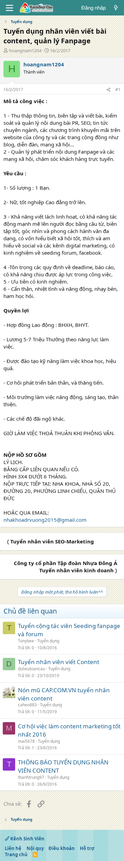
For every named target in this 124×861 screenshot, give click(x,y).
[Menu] (9, 8)
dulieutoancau (31, 669)
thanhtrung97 (31, 777)
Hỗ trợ (87, 848)
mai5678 (26, 741)
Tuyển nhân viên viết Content (58, 662)
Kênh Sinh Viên (26, 839)
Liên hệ (13, 848)
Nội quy (35, 848)
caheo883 (27, 705)
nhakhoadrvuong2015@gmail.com (44, 519)
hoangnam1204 (25, 50)
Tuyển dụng (48, 641)
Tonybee (26, 641)
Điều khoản (62, 848)
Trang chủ (16, 854)
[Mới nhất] (116, 7)
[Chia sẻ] (108, 90)
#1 (118, 89)
